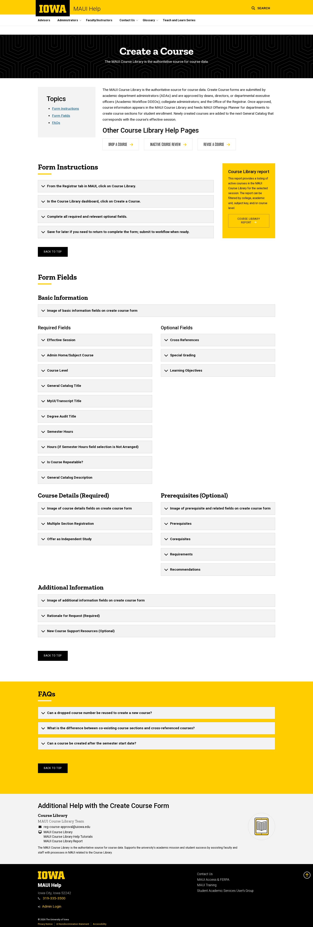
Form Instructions (65, 109)
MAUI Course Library (58, 832)
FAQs (56, 123)
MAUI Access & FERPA (213, 879)
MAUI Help (87, 9)
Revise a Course (214, 144)
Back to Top (53, 251)
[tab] (126, 186)
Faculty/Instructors (99, 20)
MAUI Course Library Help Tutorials (68, 836)
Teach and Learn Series (179, 20)
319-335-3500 (53, 898)
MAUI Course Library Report (63, 841)
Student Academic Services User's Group (225, 891)
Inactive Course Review (165, 144)
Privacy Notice (45, 924)
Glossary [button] (149, 20)
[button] (260, 7)
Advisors (44, 20)
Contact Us (205, 874)
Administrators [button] (67, 20)
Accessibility (99, 924)
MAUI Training (206, 885)
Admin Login (51, 906)
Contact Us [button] (127, 20)
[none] (126, 186)
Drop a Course (118, 144)
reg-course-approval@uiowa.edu (67, 827)
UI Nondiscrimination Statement (72, 924)
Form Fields (61, 116)
